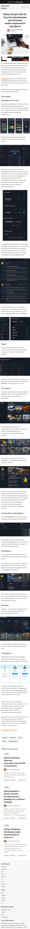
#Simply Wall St (13, 741)
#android (12, 737)
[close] (28, 2)
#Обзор (4, 737)
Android (3, 877)
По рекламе (4, 917)
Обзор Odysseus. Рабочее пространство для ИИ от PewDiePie (14, 761)
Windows (3, 869)
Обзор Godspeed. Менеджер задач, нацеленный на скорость (12, 833)
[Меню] (27, 7)
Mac (2, 872)
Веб (2, 882)
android (3, 898)
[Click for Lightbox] (15, 126)
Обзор (6, 754)
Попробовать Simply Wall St (9, 730)
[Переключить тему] (23, 7)
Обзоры (3, 867)
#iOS (19, 737)
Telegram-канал (6, 910)
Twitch (3, 912)
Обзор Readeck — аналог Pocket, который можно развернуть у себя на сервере (14, 796)
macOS (3, 900)
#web (4, 741)
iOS (2, 879)
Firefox (3, 886)
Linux (2, 874)
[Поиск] (25, 7)
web (2, 893)
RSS (2, 914)
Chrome (3, 884)
